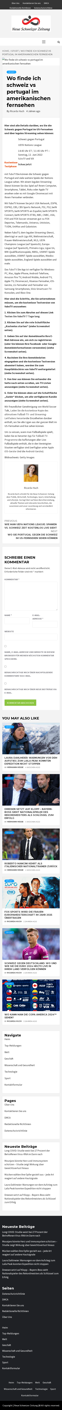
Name (8, 615)
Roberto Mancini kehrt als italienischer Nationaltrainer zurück (30, 865)
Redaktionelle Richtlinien (20, 7)
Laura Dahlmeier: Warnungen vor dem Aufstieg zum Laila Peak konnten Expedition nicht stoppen (30, 760)
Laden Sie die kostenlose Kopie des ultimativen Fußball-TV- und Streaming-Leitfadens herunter (26, 414)
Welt (6, 1052)
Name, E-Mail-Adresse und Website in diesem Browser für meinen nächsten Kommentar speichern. (29, 655)
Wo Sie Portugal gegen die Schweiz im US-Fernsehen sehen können (33, 534)
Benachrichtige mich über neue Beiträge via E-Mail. (30, 691)
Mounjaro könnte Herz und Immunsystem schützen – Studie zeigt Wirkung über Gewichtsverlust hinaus (26, 1164)
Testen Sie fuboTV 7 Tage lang (22, 316)
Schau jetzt (25, 164)
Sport (7, 1078)
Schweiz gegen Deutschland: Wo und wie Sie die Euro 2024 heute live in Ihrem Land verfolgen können (30, 966)
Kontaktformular (13, 1084)
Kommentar (11, 579)
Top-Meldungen (12, 1045)
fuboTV (22, 158)
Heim (7, 1039)
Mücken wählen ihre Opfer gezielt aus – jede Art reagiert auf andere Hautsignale (29, 1176)
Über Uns (15, 3)
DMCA (46, 3)
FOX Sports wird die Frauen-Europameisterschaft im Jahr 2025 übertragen (28, 914)
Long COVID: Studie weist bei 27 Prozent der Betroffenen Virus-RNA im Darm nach (27, 1152)
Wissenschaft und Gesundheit (19, 1065)
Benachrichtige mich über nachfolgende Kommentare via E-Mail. (28, 674)
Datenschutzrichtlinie (43, 7)
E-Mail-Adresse (37, 617)
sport (11, 72)
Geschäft (8, 1058)
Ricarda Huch (17, 111)
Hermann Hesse (15, 767)
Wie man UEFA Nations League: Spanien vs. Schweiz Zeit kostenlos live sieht (30, 524)
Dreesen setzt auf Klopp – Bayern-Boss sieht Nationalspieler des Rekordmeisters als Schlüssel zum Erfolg (29, 813)
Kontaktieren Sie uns (32, 3)
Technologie (10, 1071)
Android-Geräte (34, 451)
